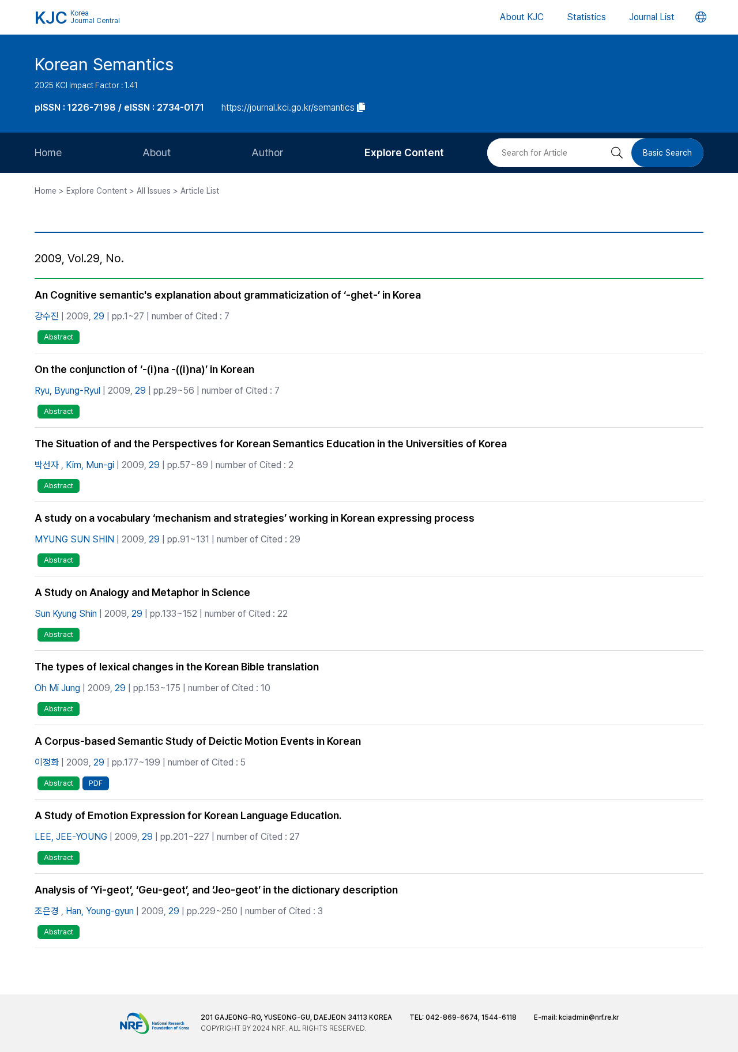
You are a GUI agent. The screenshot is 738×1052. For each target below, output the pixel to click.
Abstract (58, 337)
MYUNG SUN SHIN (74, 539)
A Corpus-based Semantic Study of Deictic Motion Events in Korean (198, 741)
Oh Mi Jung (57, 688)
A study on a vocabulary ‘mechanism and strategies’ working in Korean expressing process (255, 518)
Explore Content (404, 152)
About (156, 152)
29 (98, 316)
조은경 (47, 911)
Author (267, 152)
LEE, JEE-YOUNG (71, 836)
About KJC (522, 17)
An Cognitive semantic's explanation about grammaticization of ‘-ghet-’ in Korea (228, 295)
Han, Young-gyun (100, 911)
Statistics (586, 17)
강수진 (47, 316)
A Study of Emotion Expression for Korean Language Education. (188, 815)
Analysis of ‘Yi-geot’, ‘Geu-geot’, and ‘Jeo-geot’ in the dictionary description (216, 890)
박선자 (47, 464)
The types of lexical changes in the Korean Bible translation (177, 667)
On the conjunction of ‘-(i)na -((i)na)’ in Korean (144, 369)
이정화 (47, 762)
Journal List (652, 17)
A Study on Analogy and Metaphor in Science (142, 592)
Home (48, 152)
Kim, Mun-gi (90, 464)
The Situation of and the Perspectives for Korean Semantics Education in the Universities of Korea (271, 444)
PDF (96, 783)
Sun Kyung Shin (66, 613)
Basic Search (667, 152)
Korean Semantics (104, 64)
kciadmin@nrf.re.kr (589, 1017)
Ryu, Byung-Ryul (67, 390)
